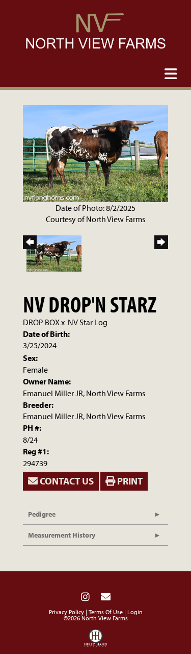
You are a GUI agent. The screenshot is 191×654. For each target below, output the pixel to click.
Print (129, 481)
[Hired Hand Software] (95, 640)
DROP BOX (41, 322)
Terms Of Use (106, 612)
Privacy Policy (66, 612)
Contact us (66, 481)
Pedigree (42, 514)
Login (135, 612)
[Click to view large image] (95, 153)
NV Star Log (87, 322)
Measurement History (61, 535)
